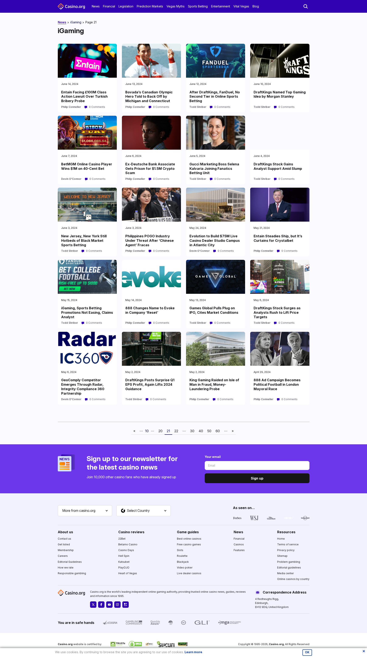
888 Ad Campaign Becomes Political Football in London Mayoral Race (277, 384)
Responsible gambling (72, 573)
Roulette (182, 555)
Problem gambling (288, 561)
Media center (285, 573)
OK (307, 652)
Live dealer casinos (189, 573)
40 (201, 431)
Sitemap (282, 555)
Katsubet (124, 561)
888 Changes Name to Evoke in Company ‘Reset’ (150, 310)
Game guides (188, 532)
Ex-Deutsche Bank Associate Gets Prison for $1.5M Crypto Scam (150, 168)
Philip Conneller (71, 106)
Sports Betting (198, 6)
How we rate (65, 567)
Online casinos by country (293, 579)
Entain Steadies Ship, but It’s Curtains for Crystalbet (278, 238)
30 (192, 431)
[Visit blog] (125, 604)
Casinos (239, 544)
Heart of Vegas (127, 573)
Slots (180, 550)
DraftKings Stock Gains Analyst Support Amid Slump (278, 166)
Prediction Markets (150, 6)
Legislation (126, 6)
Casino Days (126, 550)
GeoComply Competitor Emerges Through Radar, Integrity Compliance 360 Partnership (82, 386)
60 (218, 431)
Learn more (193, 652)
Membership (66, 550)
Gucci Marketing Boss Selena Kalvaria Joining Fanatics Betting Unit (214, 168)
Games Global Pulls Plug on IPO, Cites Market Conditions (213, 310)
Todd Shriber (197, 106)
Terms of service (288, 544)
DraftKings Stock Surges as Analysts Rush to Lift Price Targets (277, 312)
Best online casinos (189, 538)
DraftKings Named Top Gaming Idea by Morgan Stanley (280, 94)
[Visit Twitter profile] (93, 604)
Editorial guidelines (289, 567)
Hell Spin (123, 555)
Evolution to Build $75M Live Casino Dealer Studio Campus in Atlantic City (214, 240)
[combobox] (85, 510)
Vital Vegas (241, 6)
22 (176, 431)
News (96, 6)
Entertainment (220, 6)
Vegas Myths (176, 6)
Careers (63, 555)
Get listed (64, 544)
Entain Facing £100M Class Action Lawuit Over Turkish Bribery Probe (84, 96)
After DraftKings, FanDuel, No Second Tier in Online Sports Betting (214, 96)
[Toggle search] (305, 6)
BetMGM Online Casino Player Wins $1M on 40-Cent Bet (86, 166)
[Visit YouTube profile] (109, 604)
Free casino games (189, 544)
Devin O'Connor (71, 178)
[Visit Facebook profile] (101, 604)
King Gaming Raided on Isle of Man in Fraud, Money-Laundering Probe (214, 384)
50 (209, 431)
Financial (109, 6)
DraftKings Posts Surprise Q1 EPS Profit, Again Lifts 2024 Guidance (149, 384)
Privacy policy (286, 550)
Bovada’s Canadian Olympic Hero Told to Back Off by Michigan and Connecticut (149, 96)
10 (147, 431)
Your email (213, 457)
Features (239, 550)
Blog (256, 6)
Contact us (64, 538)
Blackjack (183, 561)
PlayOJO (123, 567)
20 (160, 431)
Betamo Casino (127, 544)
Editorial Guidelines (70, 561)
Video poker (184, 567)
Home (281, 538)
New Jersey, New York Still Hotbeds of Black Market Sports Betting (84, 240)
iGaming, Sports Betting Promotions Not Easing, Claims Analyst (87, 312)
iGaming (75, 22)
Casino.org (276, 644)
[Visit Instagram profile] (117, 604)
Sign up (257, 478)
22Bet (122, 538)
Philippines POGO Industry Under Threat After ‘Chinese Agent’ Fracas (149, 240)
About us (65, 532)
